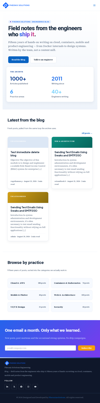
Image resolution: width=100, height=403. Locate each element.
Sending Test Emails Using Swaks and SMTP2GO (71, 153)
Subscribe (86, 348)
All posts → (87, 133)
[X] (14, 386)
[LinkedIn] (7, 386)
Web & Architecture (65, 141)
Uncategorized (18, 141)
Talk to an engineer (43, 59)
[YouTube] (35, 386)
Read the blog (18, 59)
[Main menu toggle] (94, 5)
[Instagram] (28, 386)
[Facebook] (21, 386)
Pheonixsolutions (57, 397)
